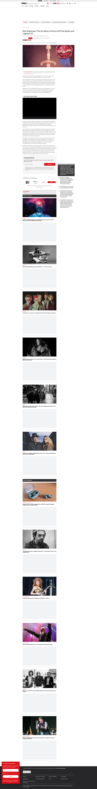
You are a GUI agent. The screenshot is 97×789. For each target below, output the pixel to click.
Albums (27, 27)
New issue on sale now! (34, 22)
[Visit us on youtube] (58, 3)
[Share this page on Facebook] (23, 40)
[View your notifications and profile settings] (70, 3)
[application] (39, 107)
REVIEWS (36, 6)
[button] (74, 3)
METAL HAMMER (53, 0)
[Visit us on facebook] (53, 3)
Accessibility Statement (40, 778)
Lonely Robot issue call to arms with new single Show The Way (67, 187)
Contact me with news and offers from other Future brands (11, 773)
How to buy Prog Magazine (74, 22)
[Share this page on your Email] (30, 40)
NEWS (26, 6)
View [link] (51, 182)
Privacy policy (63, 776)
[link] (27, 182)
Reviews (30, 38)
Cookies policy (25, 778)
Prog (40, 38)
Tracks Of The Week (46, 22)
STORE (47, 6)
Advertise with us (64, 778)
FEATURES (31, 6)
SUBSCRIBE (42, 6)
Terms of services (38, 167)
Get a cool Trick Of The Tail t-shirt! (59, 22)
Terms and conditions (52, 776)
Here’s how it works (53, 42)
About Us (24, 776)
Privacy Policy (15, 780)
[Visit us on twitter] (55, 3)
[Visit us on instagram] (57, 3)
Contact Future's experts (40, 776)
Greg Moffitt (36, 38)
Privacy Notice (28, 168)
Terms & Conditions (10, 781)
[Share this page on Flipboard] (28, 40)
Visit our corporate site (60, 768)
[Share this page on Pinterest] (27, 40)
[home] (22, 6)
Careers (49, 778)
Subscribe (61, 3)
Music (24, 27)
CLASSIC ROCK (46, 0)
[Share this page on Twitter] (25, 40)
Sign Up (11, 776)
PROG (58, 0)
